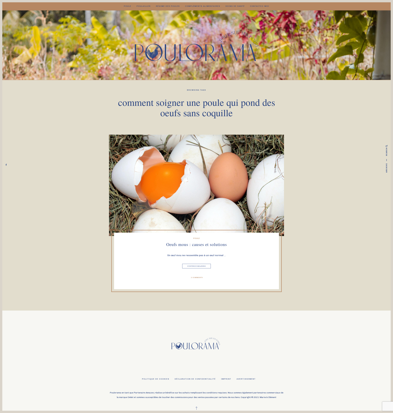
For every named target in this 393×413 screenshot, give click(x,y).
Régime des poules (168, 6)
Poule (127, 6)
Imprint (226, 379)
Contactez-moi (259, 6)
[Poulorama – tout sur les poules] (196, 44)
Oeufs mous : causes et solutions (196, 244)
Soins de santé (235, 6)
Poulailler (144, 6)
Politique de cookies (155, 379)
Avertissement (246, 379)
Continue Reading (196, 266)
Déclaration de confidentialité (195, 379)
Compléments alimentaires (202, 6)
